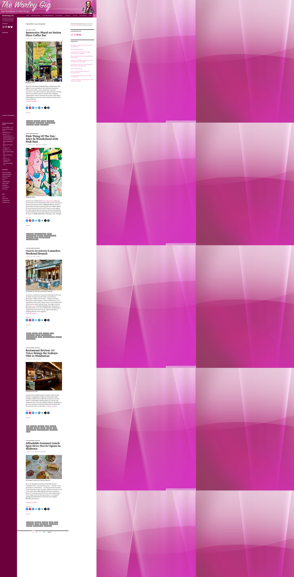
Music (4, 158)
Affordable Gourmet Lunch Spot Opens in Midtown (43, 446)
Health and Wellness (7, 137)
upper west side (31, 338)
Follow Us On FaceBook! (8, 115)
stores (37, 124)
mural (49, 233)
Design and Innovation (48, 15)
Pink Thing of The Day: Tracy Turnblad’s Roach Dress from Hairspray (81, 65)
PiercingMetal (5, 187)
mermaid (49, 428)
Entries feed (5, 198)
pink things (30, 237)
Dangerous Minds (6, 172)
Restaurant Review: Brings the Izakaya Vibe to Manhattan (42, 353)
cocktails (33, 426)
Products (5, 148)
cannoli (35, 333)
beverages (37, 121)
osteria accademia (32, 337)
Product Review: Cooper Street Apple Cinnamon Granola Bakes (80, 52)
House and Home (7, 139)
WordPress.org (5, 202)
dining (51, 522)
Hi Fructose (5, 177)
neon (55, 428)
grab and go (30, 524)
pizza (36, 237)
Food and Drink (30, 248)
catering (45, 522)
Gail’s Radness (83, 15)
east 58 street (30, 122)
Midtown (29, 525)
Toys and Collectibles (8, 163)
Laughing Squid (6, 181)
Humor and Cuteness (8, 141)
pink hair (40, 235)
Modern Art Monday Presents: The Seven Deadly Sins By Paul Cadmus (82, 61)
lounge (43, 428)
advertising (30, 233)
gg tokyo (53, 426)
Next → (50, 532)
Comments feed (6, 200)
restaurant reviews (49, 337)
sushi (28, 431)
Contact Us (74, 25)
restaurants (48, 525)
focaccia (46, 333)
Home (27, 15)
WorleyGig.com (8, 15)
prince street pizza (45, 237)
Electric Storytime (6, 176)
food (52, 333)
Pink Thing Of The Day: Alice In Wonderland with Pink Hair (42, 139)
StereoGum (4, 189)
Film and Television (7, 154)
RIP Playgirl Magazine (77, 49)
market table (44, 524)
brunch (29, 333)
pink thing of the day (50, 235)
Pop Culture (59, 15)
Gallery (75, 15)
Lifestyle (67, 15)
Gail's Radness (5, 132)
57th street (30, 522)
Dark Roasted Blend (6, 174)
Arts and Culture (35, 15)
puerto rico (30, 124)
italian (38, 335)
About (90, 15)
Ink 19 (3, 179)
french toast (30, 335)
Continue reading (32, 101)
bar (28, 426)
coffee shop (50, 121)
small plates (53, 429)
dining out (41, 426)
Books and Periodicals (8, 151)
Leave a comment (40, 38)
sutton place (44, 124)
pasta (40, 337)
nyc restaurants (50, 122)
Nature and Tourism (7, 144)
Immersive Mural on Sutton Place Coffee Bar (43, 34)
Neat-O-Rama (5, 183)
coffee (43, 121)
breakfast (38, 522)
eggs (40, 333)
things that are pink (32, 239)
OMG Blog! (4, 185)
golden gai (30, 428)
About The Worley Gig (76, 68)
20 (44, 532)
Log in (3, 196)
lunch (37, 524)
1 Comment (38, 256)
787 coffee (29, 121)
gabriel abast (40, 122)
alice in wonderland (40, 233)
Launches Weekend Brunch (43, 252)
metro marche (53, 524)
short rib (58, 337)
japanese (37, 428)
